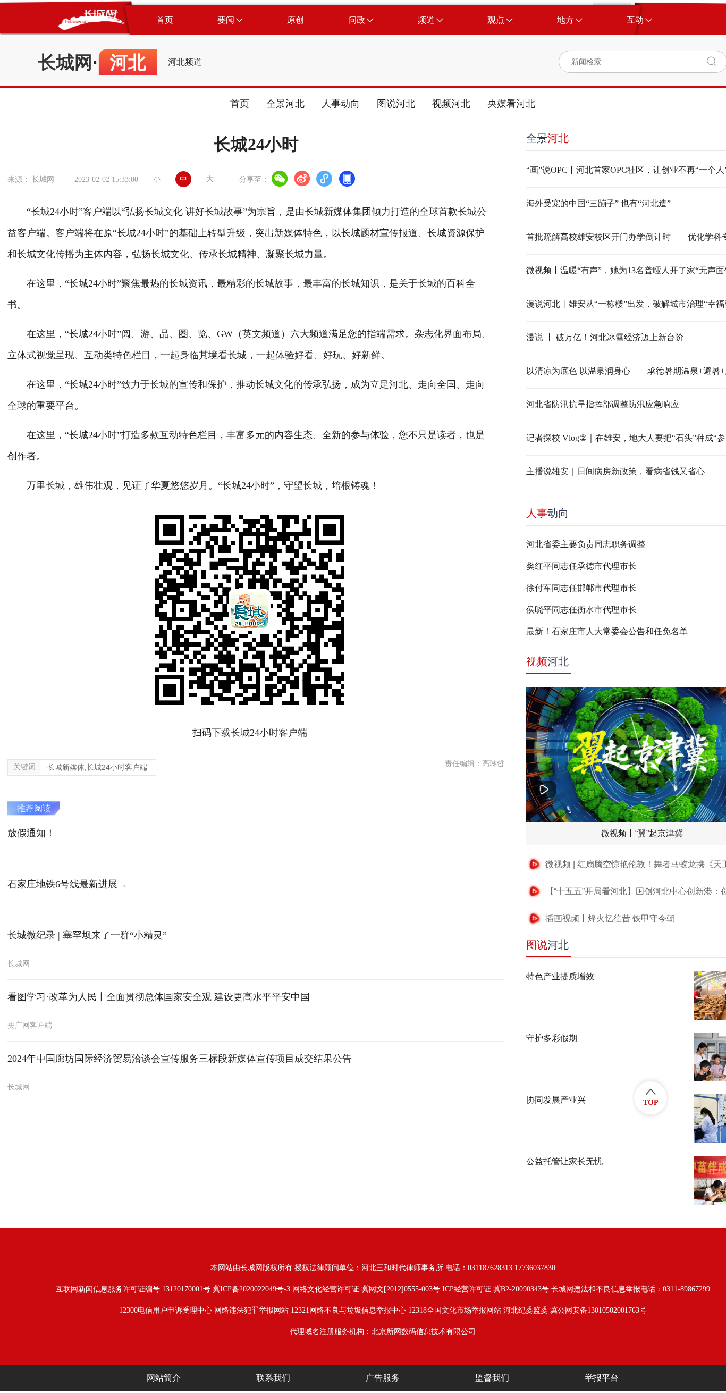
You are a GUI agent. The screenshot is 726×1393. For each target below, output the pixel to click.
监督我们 (492, 1377)
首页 (239, 103)
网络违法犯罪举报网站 (251, 1310)
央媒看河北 (511, 103)
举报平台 (602, 1377)
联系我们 (273, 1377)
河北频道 (185, 62)
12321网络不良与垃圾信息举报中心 (348, 1310)
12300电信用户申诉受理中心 (165, 1310)
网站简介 (164, 1377)
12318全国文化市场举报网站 (454, 1310)
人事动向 (341, 103)
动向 (547, 513)
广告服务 (383, 1377)
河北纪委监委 (525, 1310)
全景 (547, 138)
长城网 (65, 62)
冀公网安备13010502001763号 (598, 1310)
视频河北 (451, 103)
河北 (547, 661)
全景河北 (285, 103)
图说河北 (396, 103)
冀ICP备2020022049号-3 (251, 1289)
